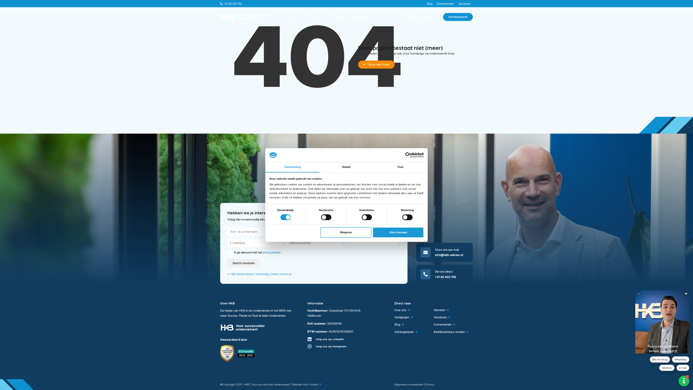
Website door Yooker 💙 (307, 384)
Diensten (439, 310)
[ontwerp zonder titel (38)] (246, 353)
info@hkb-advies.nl (449, 255)
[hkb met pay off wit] (244, 17)
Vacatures (440, 317)
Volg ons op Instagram (331, 346)
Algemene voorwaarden (408, 384)
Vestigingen (401, 317)
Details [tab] (346, 166)
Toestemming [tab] (292, 166)
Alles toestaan (398, 232)
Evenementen (443, 324)
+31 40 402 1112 (445, 277)
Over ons (400, 310)
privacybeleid (271, 252)
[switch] (326, 217)
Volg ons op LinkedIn (330, 339)
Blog (397, 324)
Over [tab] (401, 166)
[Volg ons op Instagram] (311, 346)
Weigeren (346, 232)
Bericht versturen (244, 263)
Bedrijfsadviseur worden (449, 332)
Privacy (430, 384)
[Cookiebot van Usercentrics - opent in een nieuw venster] (408, 155)
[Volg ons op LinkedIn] (311, 339)
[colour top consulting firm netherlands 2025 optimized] (227, 353)
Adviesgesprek (404, 332)
